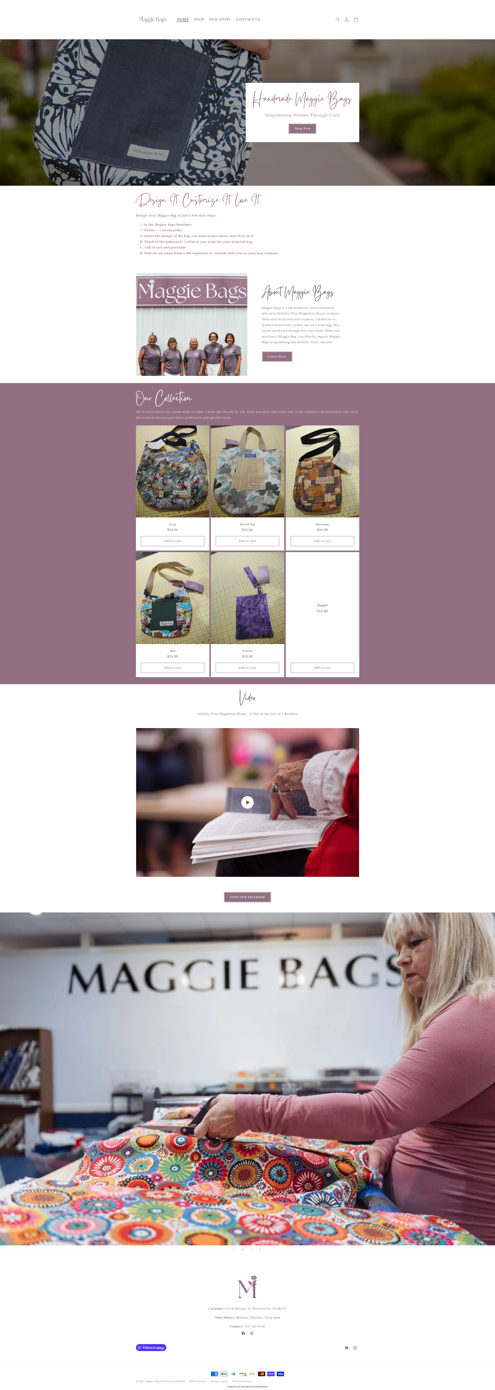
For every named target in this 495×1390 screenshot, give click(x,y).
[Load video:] (247, 802)
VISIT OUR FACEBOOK (247, 897)
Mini (172, 651)
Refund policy (198, 1381)
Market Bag (247, 524)
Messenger (322, 524)
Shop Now (302, 128)
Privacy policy (219, 1381)
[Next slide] (251, 1250)
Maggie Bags (152, 1381)
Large (172, 524)
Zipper (322, 605)
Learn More (277, 356)
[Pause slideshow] (261, 1250)
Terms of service (242, 1381)
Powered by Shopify (173, 1381)
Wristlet (247, 651)
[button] (337, 19)
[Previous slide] (234, 1250)
